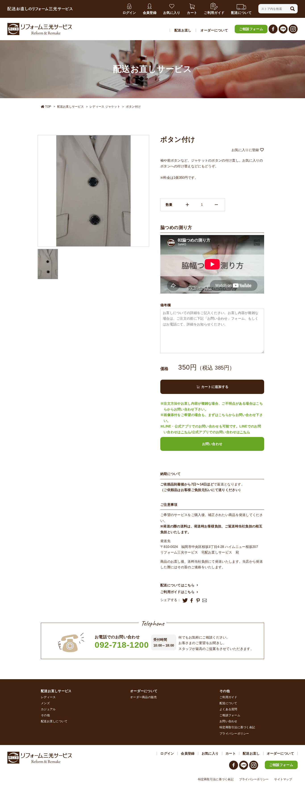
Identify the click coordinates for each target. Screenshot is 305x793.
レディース (48, 697)
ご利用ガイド (228, 697)
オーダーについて (214, 30)
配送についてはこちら (177, 585)
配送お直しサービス (70, 106)
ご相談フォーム (251, 29)
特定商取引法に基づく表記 (237, 727)
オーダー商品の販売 (143, 697)
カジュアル (48, 709)
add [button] (187, 204)
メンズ (45, 703)
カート (231, 753)
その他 (45, 715)
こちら (186, 432)
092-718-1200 (122, 644)
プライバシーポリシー (234, 733)
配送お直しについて (54, 721)
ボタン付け (133, 106)
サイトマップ (283, 779)
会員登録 (187, 753)
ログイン (167, 753)
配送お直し (183, 30)
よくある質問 (228, 709)
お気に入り (210, 753)
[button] (292, 8)
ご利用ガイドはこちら (177, 592)
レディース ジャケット (105, 106)
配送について (228, 703)
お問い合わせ (212, 444)
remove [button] (216, 204)
